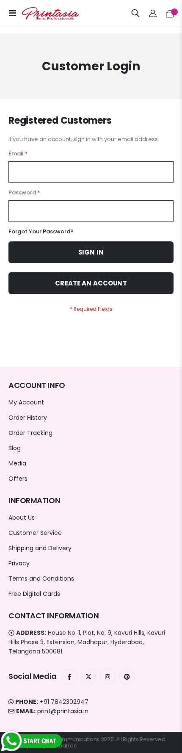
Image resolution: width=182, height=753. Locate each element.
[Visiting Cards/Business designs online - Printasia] (43, 13)
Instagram (108, 676)
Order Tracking (30, 433)
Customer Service (35, 533)
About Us (21, 517)
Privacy (19, 563)
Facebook (69, 676)
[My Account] (153, 13)
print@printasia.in (62, 711)
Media (17, 463)
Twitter (89, 676)
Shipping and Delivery (40, 548)
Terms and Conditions (41, 578)
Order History (27, 417)
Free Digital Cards (34, 594)
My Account (26, 402)
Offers (18, 478)
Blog (14, 448)
